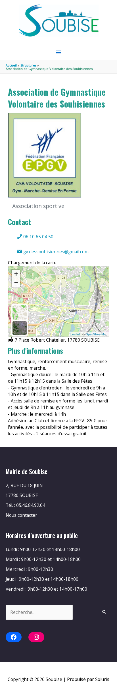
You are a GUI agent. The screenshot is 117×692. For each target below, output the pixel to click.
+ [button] (16, 273)
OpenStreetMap (96, 334)
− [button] (16, 282)
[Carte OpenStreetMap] (19, 312)
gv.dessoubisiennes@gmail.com (55, 251)
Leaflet (75, 334)
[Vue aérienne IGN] (19, 328)
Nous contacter (21, 515)
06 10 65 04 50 (37, 236)
